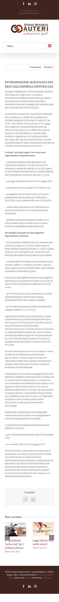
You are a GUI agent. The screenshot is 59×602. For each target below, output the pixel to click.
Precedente (36, 67)
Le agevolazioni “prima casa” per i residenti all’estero (14, 544)
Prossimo (48, 67)
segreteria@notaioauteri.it (29, 13)
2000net (46, 577)
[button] (7, 537)
